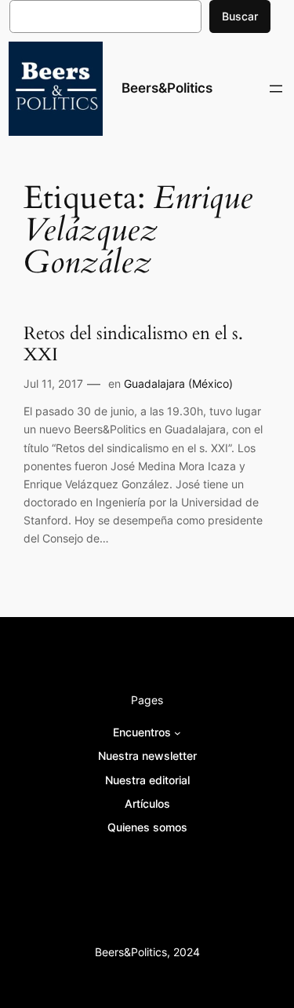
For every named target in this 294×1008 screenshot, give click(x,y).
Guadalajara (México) (178, 383)
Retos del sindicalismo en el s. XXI (133, 344)
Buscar (240, 16)
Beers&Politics (167, 88)
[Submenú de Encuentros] (177, 732)
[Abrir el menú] (276, 88)
